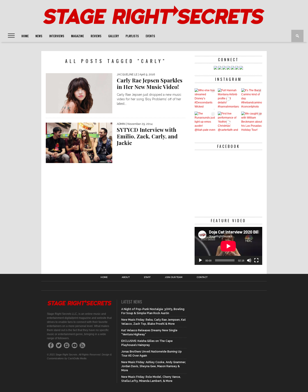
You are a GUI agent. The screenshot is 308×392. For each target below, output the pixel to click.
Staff (147, 277)
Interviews (56, 36)
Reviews (96, 36)
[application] (228, 246)
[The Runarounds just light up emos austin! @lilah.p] (205, 122)
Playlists (132, 36)
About (126, 277)
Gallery (113, 36)
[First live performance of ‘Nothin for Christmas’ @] (228, 122)
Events (150, 36)
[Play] (200, 260)
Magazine (77, 36)
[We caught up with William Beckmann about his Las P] (251, 122)
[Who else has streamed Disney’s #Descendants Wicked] (205, 98)
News (38, 36)
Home (25, 36)
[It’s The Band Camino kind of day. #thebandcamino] (251, 98)
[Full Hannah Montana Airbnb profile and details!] (228, 98)
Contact (202, 277)
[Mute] (249, 260)
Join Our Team (173, 277)
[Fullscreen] (256, 260)
